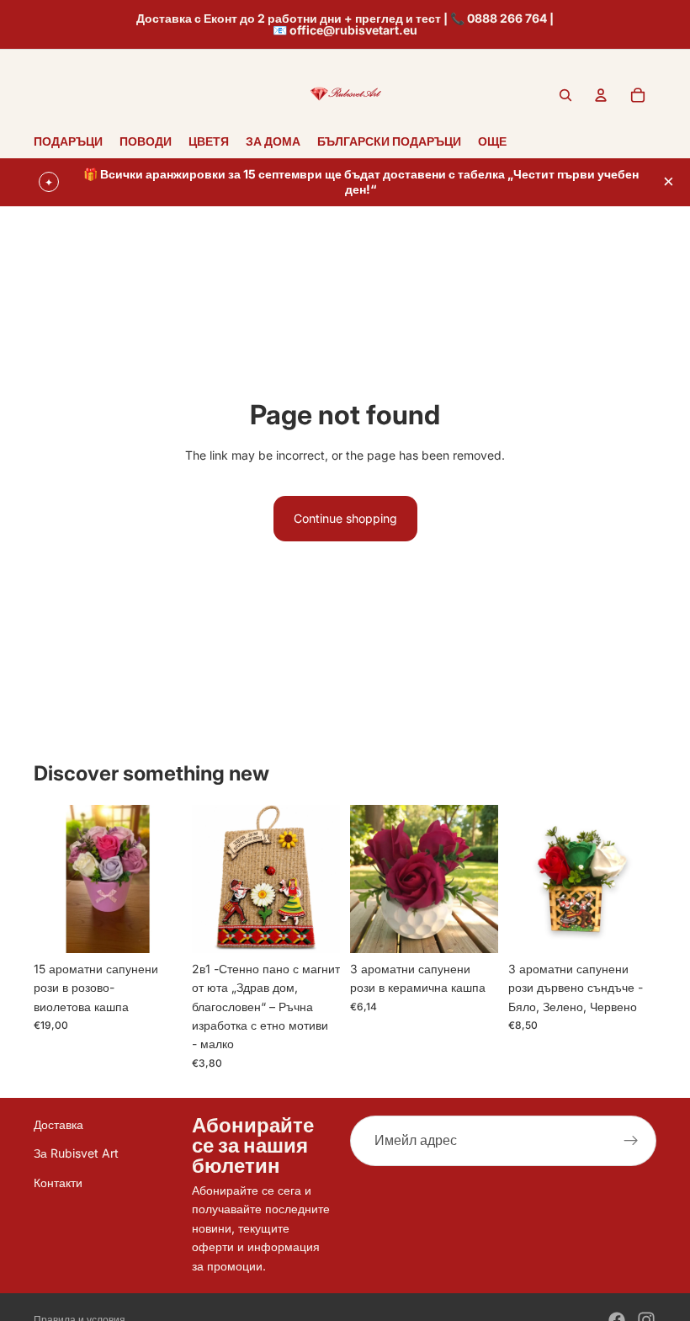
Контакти (58, 1182)
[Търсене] (565, 95)
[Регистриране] (631, 1141)
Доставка (58, 1124)
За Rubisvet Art (76, 1153)
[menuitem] (492, 141)
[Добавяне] (156, 927)
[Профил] (600, 95)
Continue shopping (345, 518)
